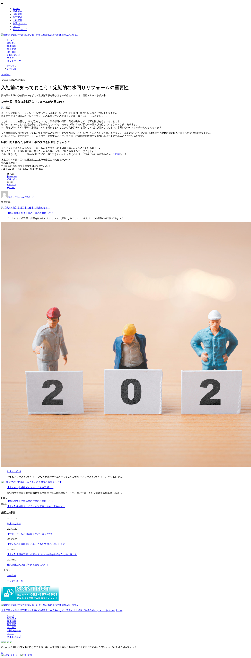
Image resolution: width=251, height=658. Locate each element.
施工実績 (17, 17)
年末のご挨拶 (14, 471)
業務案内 (17, 11)
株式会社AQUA (16, 197)
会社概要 (17, 20)
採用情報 (17, 14)
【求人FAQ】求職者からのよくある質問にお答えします (36, 544)
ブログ (16, 26)
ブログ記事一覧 (15, 581)
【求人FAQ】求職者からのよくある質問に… (30, 487)
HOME (16, 8)
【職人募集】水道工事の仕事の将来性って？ (30, 213)
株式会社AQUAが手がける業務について (28, 565)
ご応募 (116, 154)
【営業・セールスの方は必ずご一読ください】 (31, 534)
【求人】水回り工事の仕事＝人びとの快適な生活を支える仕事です (42, 554)
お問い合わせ (20, 23)
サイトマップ (20, 29)
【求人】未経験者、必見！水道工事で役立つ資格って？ (36, 506)
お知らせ (29, 197)
